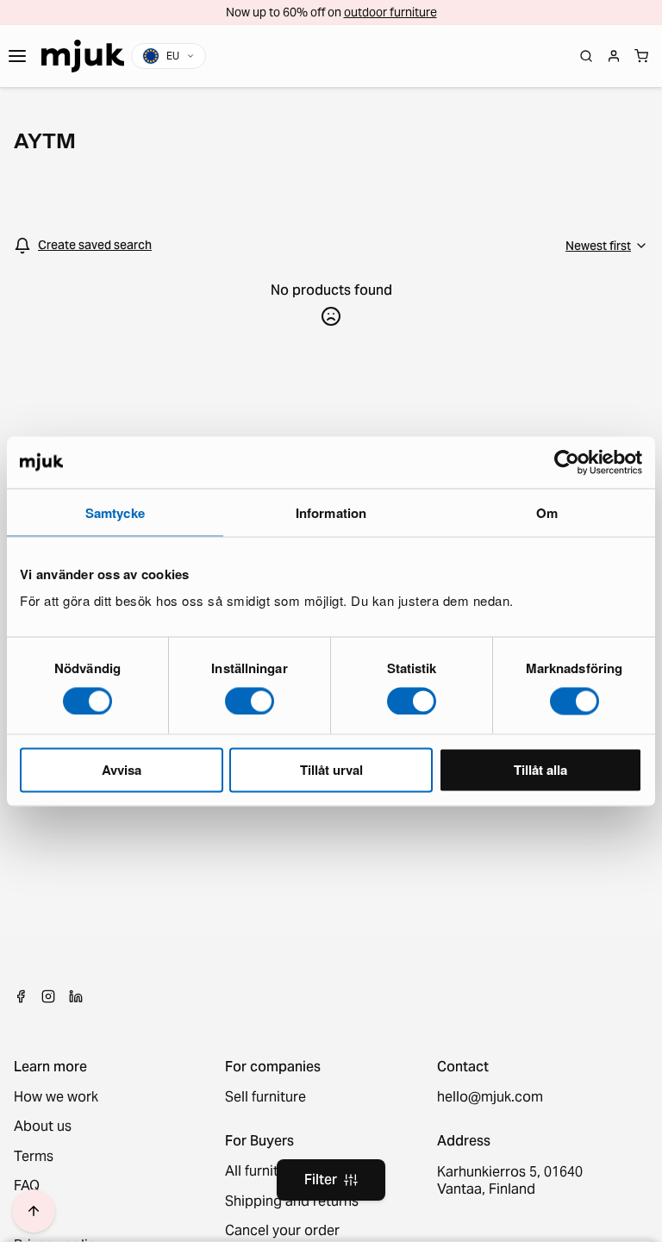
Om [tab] (547, 511)
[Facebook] (21, 996)
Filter (320, 1179)
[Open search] (586, 56)
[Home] (82, 56)
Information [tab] (331, 511)
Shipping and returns (292, 1201)
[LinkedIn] (76, 996)
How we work (56, 1097)
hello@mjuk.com (490, 1097)
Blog (28, 1216)
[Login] (614, 56)
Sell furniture (265, 1097)
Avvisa (121, 769)
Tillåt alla (540, 769)
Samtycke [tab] (115, 511)
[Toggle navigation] (17, 56)
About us (43, 1126)
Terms (33, 1156)
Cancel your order (282, 1231)
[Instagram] (48, 996)
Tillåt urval (331, 769)
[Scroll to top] (33, 1211)
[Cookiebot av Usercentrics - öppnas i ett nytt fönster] (566, 462)
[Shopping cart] (641, 56)
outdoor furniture (390, 12)
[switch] (249, 701)
